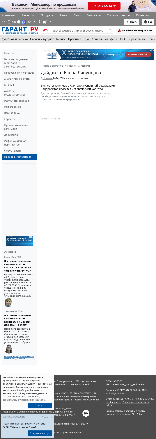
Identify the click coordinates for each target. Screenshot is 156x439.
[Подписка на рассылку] (3, 22)
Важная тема (12, 113)
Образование (137, 39)
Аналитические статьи (17, 78)
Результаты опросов (16, 100)
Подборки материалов (17, 156)
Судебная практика (15, 39)
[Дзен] (18, 21)
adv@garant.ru (113, 402)
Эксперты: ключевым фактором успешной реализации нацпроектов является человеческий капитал (78, 87)
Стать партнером (118, 15)
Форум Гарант (12, 150)
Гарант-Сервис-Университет (68, 432)
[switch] (45, 30)
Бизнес (61, 39)
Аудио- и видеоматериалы (14, 92)
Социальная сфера (104, 39)
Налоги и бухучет (42, 39)
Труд (86, 39)
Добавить (47, 78)
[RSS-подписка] (50, 22)
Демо (77, 15)
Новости (9, 53)
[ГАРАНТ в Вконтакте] (14, 22)
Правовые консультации (19, 72)
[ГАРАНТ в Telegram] (29, 22)
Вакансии (28, 15)
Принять (40, 405)
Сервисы (9, 119)
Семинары (94, 15)
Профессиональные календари (16, 126)
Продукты (47, 15)
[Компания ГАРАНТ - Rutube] (45, 22)
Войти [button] (133, 21)
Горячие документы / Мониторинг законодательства (16, 63)
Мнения (9, 85)
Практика (74, 39)
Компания (8, 15)
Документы (11, 135)
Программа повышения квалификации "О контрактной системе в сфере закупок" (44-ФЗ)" (17, 266)
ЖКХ (122, 39)
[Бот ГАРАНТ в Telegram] (34, 22)
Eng (150, 21)
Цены (63, 15)
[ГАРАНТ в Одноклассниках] (39, 22)
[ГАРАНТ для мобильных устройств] (9, 22)
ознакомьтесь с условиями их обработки (24, 399)
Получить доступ (40, 433)
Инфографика (12, 106)
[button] (135, 31)
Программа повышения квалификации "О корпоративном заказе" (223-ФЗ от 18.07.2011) (18, 320)
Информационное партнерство (15, 142)
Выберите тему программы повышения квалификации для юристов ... (19, 357)
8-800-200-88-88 (114, 381)
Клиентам (142, 15)
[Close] (51, 417)
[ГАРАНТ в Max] (24, 22)
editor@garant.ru (115, 393)
